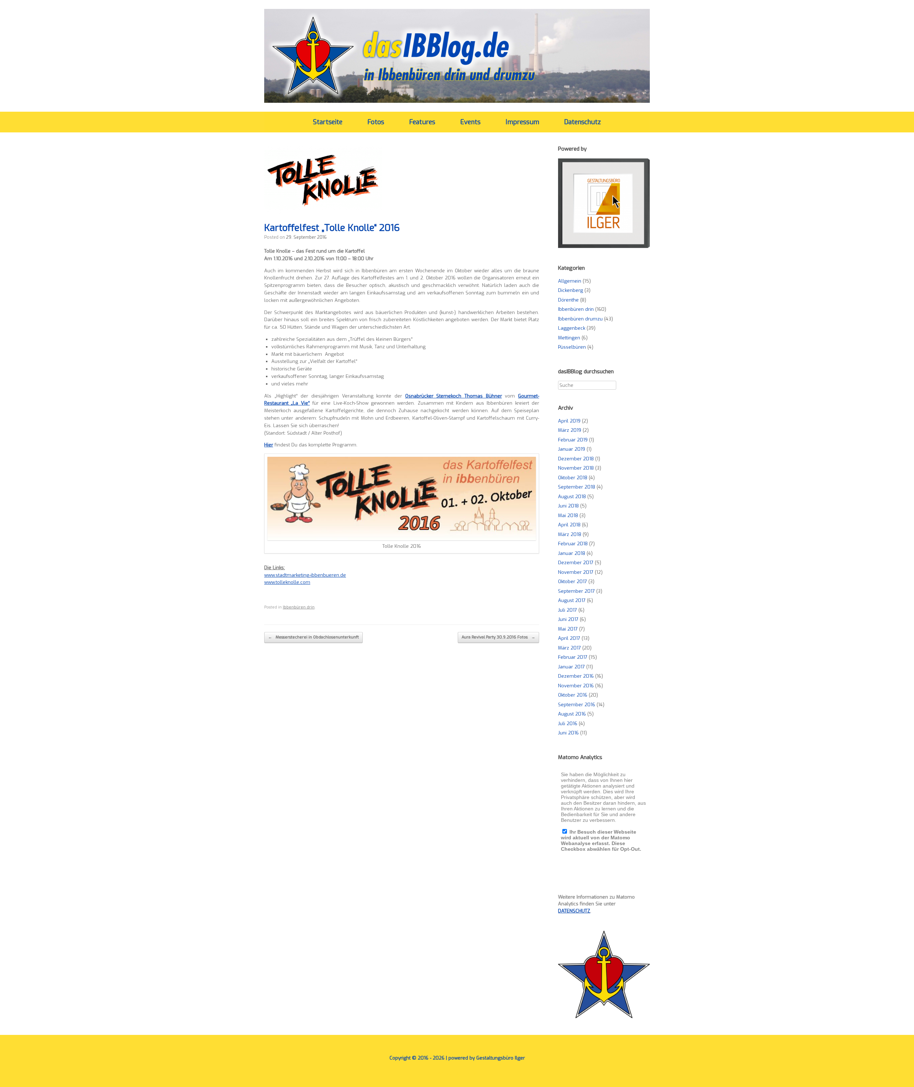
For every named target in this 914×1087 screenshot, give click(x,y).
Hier (268, 445)
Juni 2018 (568, 506)
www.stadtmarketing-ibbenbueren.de (305, 575)
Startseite (327, 122)
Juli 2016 (567, 724)
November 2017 (575, 572)
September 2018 (576, 487)
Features (422, 122)
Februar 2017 (572, 657)
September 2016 (576, 705)
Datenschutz (582, 122)
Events (470, 122)
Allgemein (569, 281)
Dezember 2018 (576, 459)
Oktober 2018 (572, 478)
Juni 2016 (568, 733)
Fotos (375, 122)
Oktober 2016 (572, 695)
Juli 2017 (567, 610)
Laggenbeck (571, 328)
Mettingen (569, 338)
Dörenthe (568, 300)
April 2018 (569, 525)
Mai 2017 (568, 629)
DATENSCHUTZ (574, 911)
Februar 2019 (573, 440)
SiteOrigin (451, 1073)
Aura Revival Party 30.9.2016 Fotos (498, 637)
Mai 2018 (568, 515)
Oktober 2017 (572, 581)
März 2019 (569, 430)
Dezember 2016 (576, 676)
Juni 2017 (568, 619)
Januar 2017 (571, 667)
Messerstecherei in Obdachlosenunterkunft (313, 637)
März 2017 (569, 648)
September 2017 (576, 591)
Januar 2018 (571, 553)
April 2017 (569, 638)
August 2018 (572, 497)
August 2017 (572, 600)
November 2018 (576, 468)
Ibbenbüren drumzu (580, 319)
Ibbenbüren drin (299, 607)
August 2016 (572, 714)
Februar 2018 (573, 544)
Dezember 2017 (575, 563)
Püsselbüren (572, 347)
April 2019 (569, 421)
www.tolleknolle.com (287, 582)
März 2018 (569, 534)
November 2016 (576, 686)
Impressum (522, 122)
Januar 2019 (571, 449)
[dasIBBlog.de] (457, 56)
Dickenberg (570, 290)
